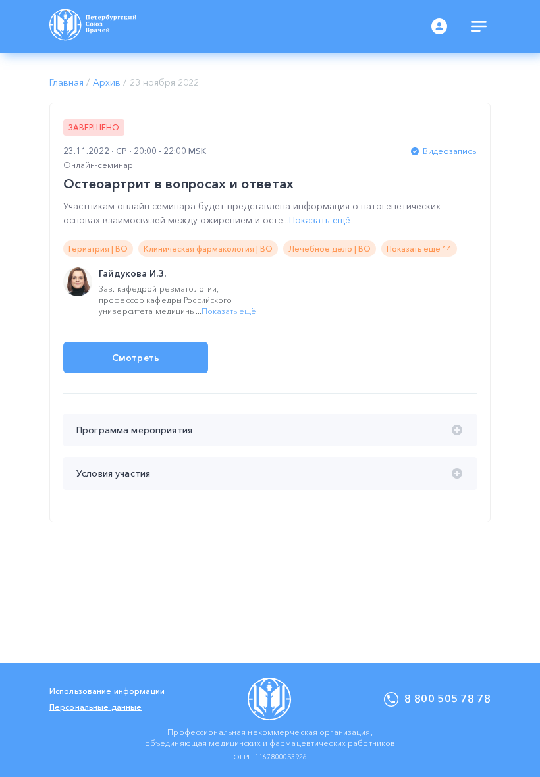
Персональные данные (95, 707)
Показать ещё (319, 220)
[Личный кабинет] (439, 26)
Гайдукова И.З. (132, 273)
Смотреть (135, 357)
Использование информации (107, 691)
